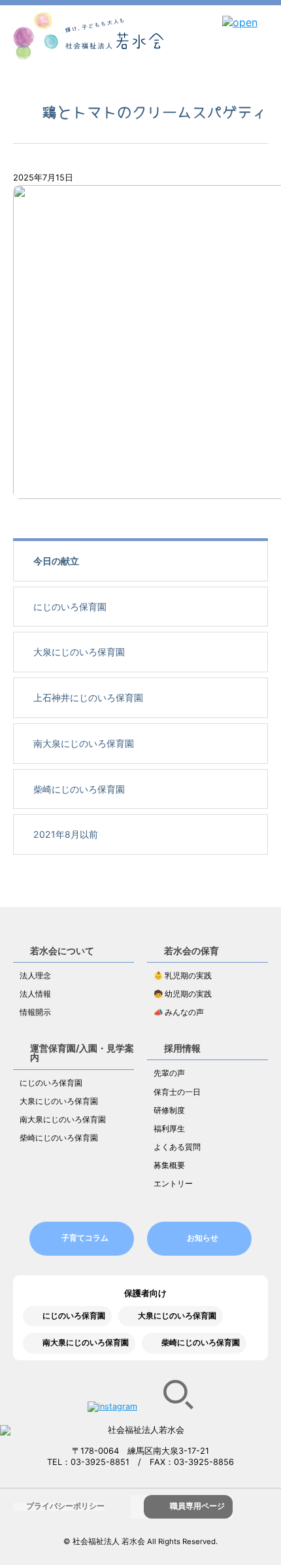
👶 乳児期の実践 (183, 975)
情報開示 (35, 1012)
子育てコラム (84, 1238)
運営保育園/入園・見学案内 (82, 1052)
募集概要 (169, 1165)
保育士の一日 (177, 1092)
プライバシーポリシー (65, 1506)
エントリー (173, 1183)
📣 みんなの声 (179, 1012)
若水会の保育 (191, 950)
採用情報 (182, 1048)
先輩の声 (169, 1073)
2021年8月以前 (65, 834)
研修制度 (169, 1110)
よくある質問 (177, 1147)
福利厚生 (169, 1128)
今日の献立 (56, 560)
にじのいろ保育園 (70, 606)
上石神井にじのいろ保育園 (88, 697)
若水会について (62, 950)
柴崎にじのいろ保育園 (79, 789)
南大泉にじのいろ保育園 (83, 743)
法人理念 (35, 975)
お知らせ (202, 1238)
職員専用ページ (197, 1506)
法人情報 (35, 994)
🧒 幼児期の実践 (183, 994)
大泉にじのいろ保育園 (79, 651)
